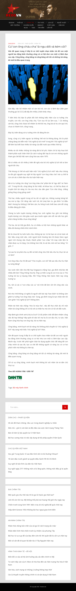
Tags (33, 27)
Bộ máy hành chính (20, 388)
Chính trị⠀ (31, 22)
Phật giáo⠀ (51, 25)
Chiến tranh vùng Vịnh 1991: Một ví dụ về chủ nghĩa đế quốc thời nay (35, 505)
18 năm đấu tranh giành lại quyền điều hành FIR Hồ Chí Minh (32, 459)
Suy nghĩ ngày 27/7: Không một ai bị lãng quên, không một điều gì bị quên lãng (38, 470)
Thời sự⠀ (20, 22)
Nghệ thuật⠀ (62, 22)
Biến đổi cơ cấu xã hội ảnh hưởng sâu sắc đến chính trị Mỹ (31, 557)
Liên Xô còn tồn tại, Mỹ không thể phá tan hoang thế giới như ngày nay (36, 500)
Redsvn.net (43, 586)
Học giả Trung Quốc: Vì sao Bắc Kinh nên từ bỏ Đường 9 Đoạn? (33, 454)
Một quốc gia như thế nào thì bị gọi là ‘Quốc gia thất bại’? (31, 495)
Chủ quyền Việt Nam (17, 449)
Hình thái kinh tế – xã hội (20, 551)
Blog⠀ (26, 27)
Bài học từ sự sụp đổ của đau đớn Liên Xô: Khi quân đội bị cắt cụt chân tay (37, 536)
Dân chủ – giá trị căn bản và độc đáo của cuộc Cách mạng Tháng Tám (35, 428)
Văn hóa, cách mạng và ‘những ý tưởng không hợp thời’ (30, 570)
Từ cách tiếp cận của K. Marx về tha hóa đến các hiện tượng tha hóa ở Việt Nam (38, 563)
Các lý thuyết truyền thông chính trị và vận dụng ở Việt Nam (32, 575)
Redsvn (11, 22)
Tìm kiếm (41, 27)
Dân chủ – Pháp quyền (19, 418)
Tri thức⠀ (41, 22)
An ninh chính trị (16, 520)
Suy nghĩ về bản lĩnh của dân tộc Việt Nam (25, 464)
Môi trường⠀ (15, 25)
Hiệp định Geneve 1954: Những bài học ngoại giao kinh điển (32, 510)
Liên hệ (49, 27)
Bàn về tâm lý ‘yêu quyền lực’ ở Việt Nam (24, 433)
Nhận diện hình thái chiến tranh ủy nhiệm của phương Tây (31, 531)
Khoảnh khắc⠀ (29, 25)
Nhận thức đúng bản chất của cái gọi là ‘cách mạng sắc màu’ (32, 526)
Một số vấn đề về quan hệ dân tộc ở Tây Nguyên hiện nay (30, 541)
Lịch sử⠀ (51, 22)
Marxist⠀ (41, 25)
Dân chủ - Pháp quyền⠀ (26, 43)
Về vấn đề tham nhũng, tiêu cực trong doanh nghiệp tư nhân (32, 423)
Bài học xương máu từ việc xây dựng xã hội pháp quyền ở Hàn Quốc (35, 438)
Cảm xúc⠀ (62, 25)
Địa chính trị (14, 489)
